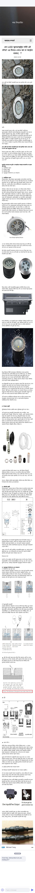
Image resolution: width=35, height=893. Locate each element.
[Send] (32, 890)
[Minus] (32, 847)
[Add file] (2, 890)
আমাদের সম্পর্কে (9, 40)
